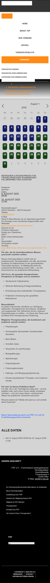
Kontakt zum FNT (12, 510)
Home (25, 24)
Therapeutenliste (25, 52)
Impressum (17, 574)
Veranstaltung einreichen (14, 73)
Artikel (25, 45)
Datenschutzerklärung (23, 576)
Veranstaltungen (10, 69)
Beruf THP (25, 31)
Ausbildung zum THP (14, 495)
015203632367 (8, 214)
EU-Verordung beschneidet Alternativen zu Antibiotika (26, 487)
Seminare (24, 60)
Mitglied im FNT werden (15, 502)
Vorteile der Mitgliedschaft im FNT (19, 498)
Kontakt (29, 574)
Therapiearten (11, 506)
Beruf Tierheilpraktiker (14, 491)
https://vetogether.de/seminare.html (16, 226)
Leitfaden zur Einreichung (14, 77)
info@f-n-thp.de (42, 479)
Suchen (34, 3)
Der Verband (25, 38)
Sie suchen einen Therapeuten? (18, 513)
